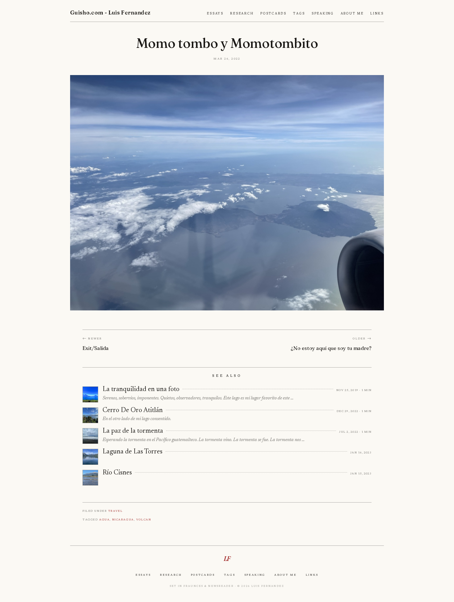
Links (377, 13)
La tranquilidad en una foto (141, 389)
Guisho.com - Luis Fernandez (110, 12)
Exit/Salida (95, 348)
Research (242, 13)
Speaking (323, 13)
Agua (104, 519)
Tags (299, 13)
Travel (115, 511)
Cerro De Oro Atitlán (133, 410)
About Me (352, 13)
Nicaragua (123, 519)
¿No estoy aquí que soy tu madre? (331, 348)
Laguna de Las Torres (132, 451)
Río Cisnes (117, 472)
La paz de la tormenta (133, 431)
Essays (215, 13)
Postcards (273, 13)
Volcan (143, 519)
